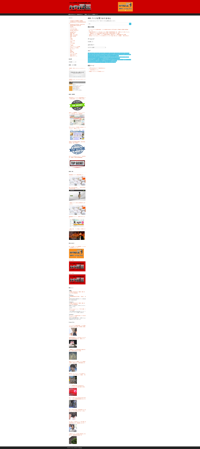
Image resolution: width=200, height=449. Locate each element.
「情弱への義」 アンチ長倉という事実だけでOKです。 (77, 229)
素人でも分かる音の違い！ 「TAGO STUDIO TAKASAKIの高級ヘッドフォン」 (77, 188)
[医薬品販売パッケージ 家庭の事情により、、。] (77, 181)
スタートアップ (73, 27)
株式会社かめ (115, 59)
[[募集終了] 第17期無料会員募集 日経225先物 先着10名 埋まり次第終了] (77, 149)
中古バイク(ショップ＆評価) (75, 46)
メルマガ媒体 (72, 43)
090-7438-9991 (105, 54)
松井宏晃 (105, 59)
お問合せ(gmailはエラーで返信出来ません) (75, 14)
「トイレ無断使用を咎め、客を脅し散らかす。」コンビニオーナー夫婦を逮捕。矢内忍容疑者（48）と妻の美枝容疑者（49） (77, 386)
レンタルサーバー (73, 31)
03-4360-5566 (92, 53)
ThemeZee (80, 447)
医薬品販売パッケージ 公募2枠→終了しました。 (77, 217)
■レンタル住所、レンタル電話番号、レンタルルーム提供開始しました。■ (77, 247)
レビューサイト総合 (73, 53)
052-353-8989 (100, 54)
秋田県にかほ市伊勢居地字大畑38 (110, 62)
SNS (71, 37)
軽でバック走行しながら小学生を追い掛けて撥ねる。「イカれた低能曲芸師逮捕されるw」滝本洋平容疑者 (77, 398)
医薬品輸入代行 (73, 32)
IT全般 (71, 38)
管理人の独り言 (73, 54)
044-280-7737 (90, 54)
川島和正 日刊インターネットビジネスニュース (77, 69)
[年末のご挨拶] (77, 279)
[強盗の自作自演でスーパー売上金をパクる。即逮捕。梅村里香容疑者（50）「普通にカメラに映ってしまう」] (73, 344)
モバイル (71, 44)
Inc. (95, 55)
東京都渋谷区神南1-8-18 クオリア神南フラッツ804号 (95, 59)
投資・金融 (72, 52)
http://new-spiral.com (91, 55)
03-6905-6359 (117, 53)
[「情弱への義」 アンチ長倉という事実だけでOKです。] (77, 235)
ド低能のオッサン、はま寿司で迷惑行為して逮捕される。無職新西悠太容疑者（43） (77, 434)
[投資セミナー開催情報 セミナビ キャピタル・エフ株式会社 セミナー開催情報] (77, 120)
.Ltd (88, 53)
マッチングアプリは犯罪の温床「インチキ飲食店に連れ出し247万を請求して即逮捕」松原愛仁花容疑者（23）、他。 (77, 326)
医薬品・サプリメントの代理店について (91, 14)
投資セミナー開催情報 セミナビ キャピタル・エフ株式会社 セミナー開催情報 (77, 113)
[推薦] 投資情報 (73, 36)
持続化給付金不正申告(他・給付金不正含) (77, 24)
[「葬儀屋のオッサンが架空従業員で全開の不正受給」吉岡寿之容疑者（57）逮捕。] (73, 356)
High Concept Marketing (127, 54)
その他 (71, 39)
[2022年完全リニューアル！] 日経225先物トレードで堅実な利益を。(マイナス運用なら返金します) (77, 98)
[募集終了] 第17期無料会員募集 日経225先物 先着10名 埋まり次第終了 (77, 142)
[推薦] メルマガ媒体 (74, 34)
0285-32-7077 (116, 54)
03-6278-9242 (112, 53)
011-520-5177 (122, 53)
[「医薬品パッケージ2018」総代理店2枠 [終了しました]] (77, 210)
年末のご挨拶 (71, 273)
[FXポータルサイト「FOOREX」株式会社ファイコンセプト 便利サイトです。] (77, 135)
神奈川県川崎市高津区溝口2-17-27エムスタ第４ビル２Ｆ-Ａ (96, 62)
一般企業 (71, 45)
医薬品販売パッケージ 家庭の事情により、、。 (77, 174)
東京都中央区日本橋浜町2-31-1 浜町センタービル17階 (96, 58)
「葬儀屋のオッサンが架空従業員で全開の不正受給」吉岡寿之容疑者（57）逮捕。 (104, 33)
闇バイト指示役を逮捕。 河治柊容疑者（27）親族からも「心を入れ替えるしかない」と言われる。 (77, 410)
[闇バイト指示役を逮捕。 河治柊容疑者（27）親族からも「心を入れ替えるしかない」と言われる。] (73, 416)
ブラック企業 (72, 40)
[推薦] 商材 (72, 33)
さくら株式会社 (107, 55)
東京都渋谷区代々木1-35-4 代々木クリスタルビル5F (112, 58)
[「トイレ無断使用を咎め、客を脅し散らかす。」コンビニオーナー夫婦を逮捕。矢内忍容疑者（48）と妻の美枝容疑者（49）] (73, 392)
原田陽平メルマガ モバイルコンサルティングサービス (77, 80)
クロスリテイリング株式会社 (114, 55)
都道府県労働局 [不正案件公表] (75, 25)
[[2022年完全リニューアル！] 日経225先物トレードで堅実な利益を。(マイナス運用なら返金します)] (77, 105)
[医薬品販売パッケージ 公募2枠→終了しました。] (77, 223)
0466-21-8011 (121, 54)
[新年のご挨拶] (77, 266)
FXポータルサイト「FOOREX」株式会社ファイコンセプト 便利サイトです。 (77, 128)
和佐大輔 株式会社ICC (74, 30)
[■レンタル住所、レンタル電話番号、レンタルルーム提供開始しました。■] (76, 253)
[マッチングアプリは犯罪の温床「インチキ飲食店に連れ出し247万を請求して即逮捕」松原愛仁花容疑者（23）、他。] (73, 332)
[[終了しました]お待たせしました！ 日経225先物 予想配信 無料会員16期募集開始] (77, 163)
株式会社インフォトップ (127, 59)
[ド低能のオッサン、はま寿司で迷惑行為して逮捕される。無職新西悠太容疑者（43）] (73, 440)
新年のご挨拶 (71, 260)
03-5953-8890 (102, 53)
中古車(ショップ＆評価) (74, 47)
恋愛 (71, 50)
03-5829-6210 (97, 53)
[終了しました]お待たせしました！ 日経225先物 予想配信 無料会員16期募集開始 (77, 157)
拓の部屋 (71, 26)
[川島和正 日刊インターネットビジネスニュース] (77, 74)
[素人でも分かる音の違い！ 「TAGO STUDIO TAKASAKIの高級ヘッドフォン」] (77, 195)
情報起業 (71, 51)
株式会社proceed (110, 59)
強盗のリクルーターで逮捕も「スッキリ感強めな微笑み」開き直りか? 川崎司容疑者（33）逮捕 (107, 34)
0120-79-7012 (111, 54)
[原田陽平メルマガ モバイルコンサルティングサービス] (77, 86)
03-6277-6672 (107, 53)
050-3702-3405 (95, 54)
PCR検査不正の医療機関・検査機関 (76, 20)
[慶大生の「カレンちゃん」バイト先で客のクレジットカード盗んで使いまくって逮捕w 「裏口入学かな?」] (73, 380)
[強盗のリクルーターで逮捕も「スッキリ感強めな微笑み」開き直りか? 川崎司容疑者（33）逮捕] (73, 368)
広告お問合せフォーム (94, 69)
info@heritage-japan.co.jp (100, 55)
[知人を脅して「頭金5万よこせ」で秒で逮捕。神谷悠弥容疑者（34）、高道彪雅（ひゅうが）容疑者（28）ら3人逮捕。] (73, 428)
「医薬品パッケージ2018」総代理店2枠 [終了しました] (77, 203)
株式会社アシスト (120, 59)
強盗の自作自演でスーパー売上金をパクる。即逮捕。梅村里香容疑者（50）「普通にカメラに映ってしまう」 (77, 338)
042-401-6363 (127, 53)
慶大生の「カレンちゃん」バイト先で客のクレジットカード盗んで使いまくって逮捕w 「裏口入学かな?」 (109, 35)
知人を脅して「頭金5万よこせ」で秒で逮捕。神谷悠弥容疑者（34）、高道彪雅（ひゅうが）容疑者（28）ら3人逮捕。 (77, 422)
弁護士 (71, 41)
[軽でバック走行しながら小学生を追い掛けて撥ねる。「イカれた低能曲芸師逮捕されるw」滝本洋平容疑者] (73, 404)
